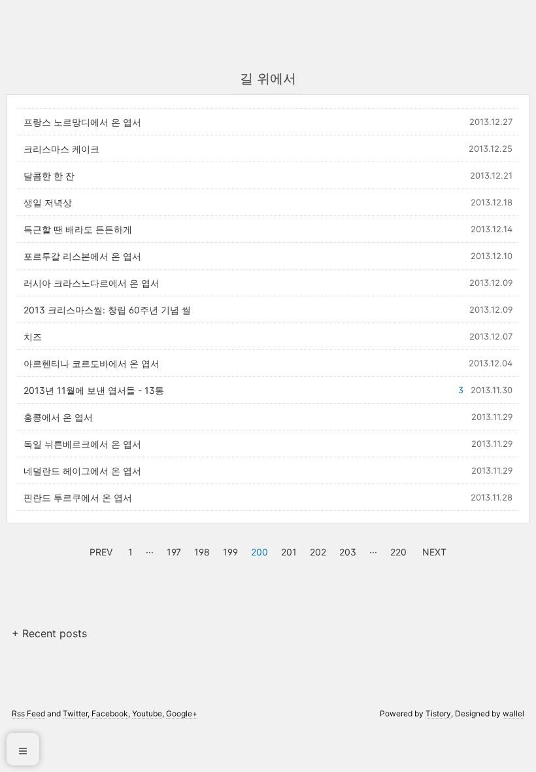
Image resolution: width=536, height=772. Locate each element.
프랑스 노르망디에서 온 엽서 (82, 122)
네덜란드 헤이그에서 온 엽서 (82, 470)
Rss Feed (28, 713)
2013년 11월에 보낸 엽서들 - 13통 (94, 390)
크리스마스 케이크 (61, 148)
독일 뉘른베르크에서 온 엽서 (82, 443)
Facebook (110, 713)
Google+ (181, 713)
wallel (513, 713)
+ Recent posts (49, 633)
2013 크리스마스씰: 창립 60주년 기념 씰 (107, 309)
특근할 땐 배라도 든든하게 (78, 229)
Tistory (438, 713)
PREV (99, 550)
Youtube (147, 713)
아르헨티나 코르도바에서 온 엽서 (91, 363)
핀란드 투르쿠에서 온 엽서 (78, 497)
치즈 (33, 336)
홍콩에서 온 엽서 (58, 417)
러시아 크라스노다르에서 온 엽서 (91, 283)
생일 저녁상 (48, 202)
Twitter (75, 713)
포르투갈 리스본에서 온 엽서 (82, 256)
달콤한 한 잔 (49, 175)
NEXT (432, 550)
